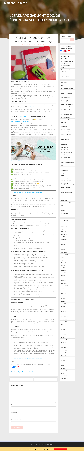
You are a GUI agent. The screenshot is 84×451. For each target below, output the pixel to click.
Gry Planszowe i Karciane (66, 131)
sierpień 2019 (64, 260)
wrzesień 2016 (64, 350)
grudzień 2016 (64, 342)
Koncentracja (64, 142)
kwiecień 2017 (64, 332)
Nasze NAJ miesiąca (65, 167)
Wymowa (63, 210)
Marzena (26, 44)
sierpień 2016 (64, 352)
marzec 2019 (63, 272)
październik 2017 (64, 316)
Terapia (62, 197)
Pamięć (62, 173)
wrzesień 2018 (64, 288)
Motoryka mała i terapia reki (67, 162)
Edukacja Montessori (65, 117)
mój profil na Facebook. (35, 107)
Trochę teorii (36, 44)
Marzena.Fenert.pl (16, 2)
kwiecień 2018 (64, 301)
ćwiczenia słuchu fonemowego (31, 372)
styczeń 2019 (64, 278)
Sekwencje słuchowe (65, 187)
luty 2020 (63, 244)
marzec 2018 (63, 303)
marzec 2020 (63, 242)
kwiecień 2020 (64, 239)
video (46, 372)
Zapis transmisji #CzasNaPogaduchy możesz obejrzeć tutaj (28, 192)
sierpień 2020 (64, 229)
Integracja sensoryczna (66, 134)
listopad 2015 (64, 376)
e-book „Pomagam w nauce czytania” (20, 121)
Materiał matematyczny (66, 152)
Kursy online (74, 3)
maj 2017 (63, 329)
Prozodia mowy (64, 178)
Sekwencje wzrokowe (65, 190)
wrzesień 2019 (64, 257)
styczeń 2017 (64, 339)
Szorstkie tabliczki (65, 76)
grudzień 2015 (64, 373)
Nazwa (12, 404)
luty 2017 (63, 337)
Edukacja (63, 112)
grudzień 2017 (64, 311)
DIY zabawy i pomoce (65, 109)
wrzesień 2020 (64, 226)
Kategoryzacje (64, 137)
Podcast (63, 175)
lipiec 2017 (63, 324)
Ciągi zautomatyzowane (66, 93)
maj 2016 (63, 360)
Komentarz (14, 388)
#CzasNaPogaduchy (24, 116)
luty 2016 (63, 368)
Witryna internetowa (16, 419)
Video (41, 44)
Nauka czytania (64, 170)
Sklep (60, 3)
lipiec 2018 (63, 293)
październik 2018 (64, 285)
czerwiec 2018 (64, 296)
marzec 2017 (63, 334)
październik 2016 (64, 347)
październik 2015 (64, 378)
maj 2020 (63, 236)
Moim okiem (63, 160)
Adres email (14, 412)
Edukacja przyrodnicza (66, 119)
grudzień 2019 (64, 249)
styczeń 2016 (64, 370)
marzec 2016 (63, 365)
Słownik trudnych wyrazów (67, 192)
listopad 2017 (64, 314)
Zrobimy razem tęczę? (66, 74)
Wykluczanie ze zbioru (66, 208)
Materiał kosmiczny (65, 149)
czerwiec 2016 (64, 357)
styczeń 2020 (64, 247)
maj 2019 (63, 267)
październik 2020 (64, 224)
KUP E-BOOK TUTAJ (16, 161)
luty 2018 (63, 306)
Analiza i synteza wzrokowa (67, 88)
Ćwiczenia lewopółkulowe (67, 104)
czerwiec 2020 (64, 234)
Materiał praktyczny (65, 155)
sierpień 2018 (64, 291)
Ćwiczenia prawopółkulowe (67, 107)
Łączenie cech (64, 144)
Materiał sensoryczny (65, 157)
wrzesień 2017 (64, 319)
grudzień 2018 (64, 280)
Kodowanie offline (65, 139)
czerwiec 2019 (64, 265)
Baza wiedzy (63, 90)
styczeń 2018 (64, 309)
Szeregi (62, 195)
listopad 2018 (64, 283)
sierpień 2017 (64, 321)
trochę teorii (42, 372)
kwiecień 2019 (64, 270)
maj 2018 (63, 298)
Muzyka (62, 165)
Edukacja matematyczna (66, 114)
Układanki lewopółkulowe (67, 202)
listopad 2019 (64, 252)
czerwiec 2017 (64, 327)
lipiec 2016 (63, 355)
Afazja (62, 85)
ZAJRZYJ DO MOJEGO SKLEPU (61, 449)
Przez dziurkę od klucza (66, 180)
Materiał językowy (65, 147)
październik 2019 (64, 254)
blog (66, 3)
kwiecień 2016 (64, 363)
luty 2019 (63, 275)
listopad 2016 (64, 345)
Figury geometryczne (65, 129)
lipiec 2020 (63, 231)
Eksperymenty (64, 122)
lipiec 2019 (63, 262)
